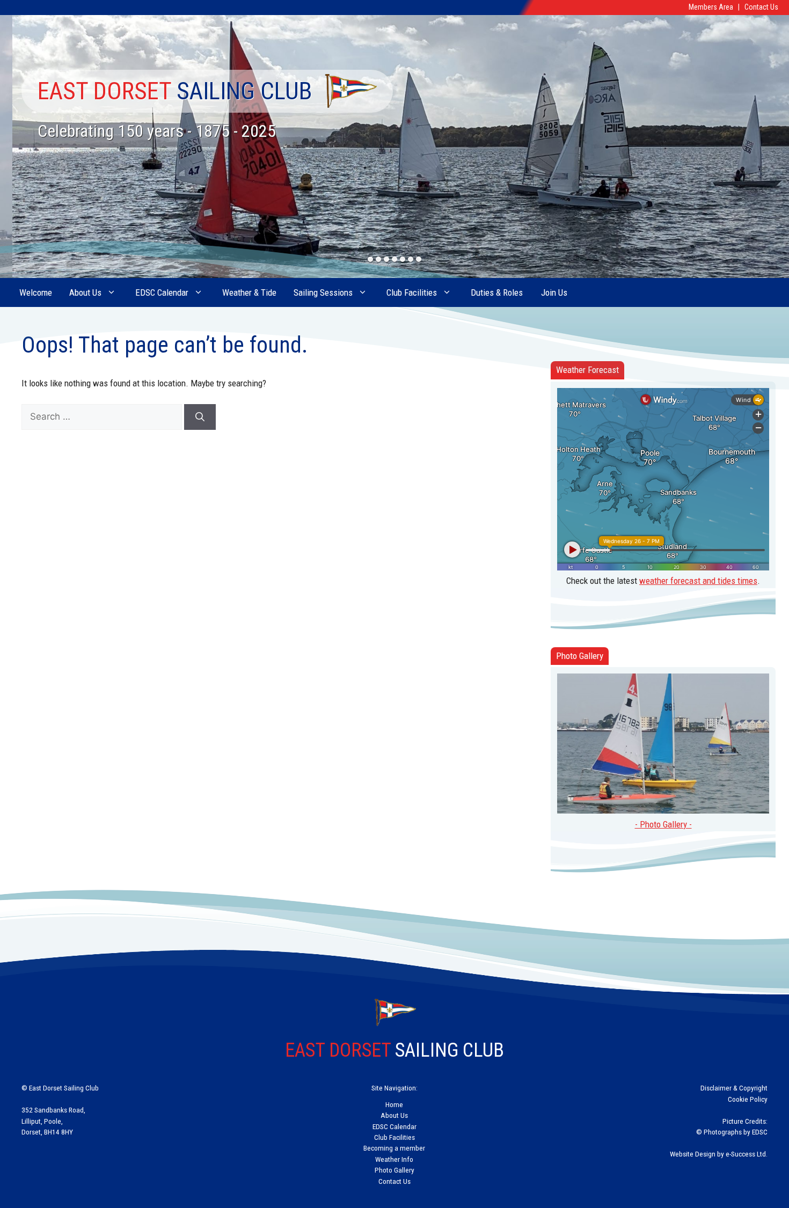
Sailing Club (175, 91)
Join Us (554, 292)
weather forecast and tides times (698, 580)
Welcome (35, 292)
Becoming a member (394, 1148)
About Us (85, 292)
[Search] (200, 417)
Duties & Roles (497, 292)
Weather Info (394, 1159)
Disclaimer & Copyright (734, 1087)
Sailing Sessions (323, 292)
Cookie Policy (748, 1099)
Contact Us (761, 7)
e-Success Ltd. (747, 1154)
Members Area (711, 7)
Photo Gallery (394, 1170)
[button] (371, 259)
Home (394, 1104)
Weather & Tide (249, 292)
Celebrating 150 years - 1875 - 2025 (157, 131)
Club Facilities (411, 292)
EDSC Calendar (161, 292)
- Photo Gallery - (663, 824)
